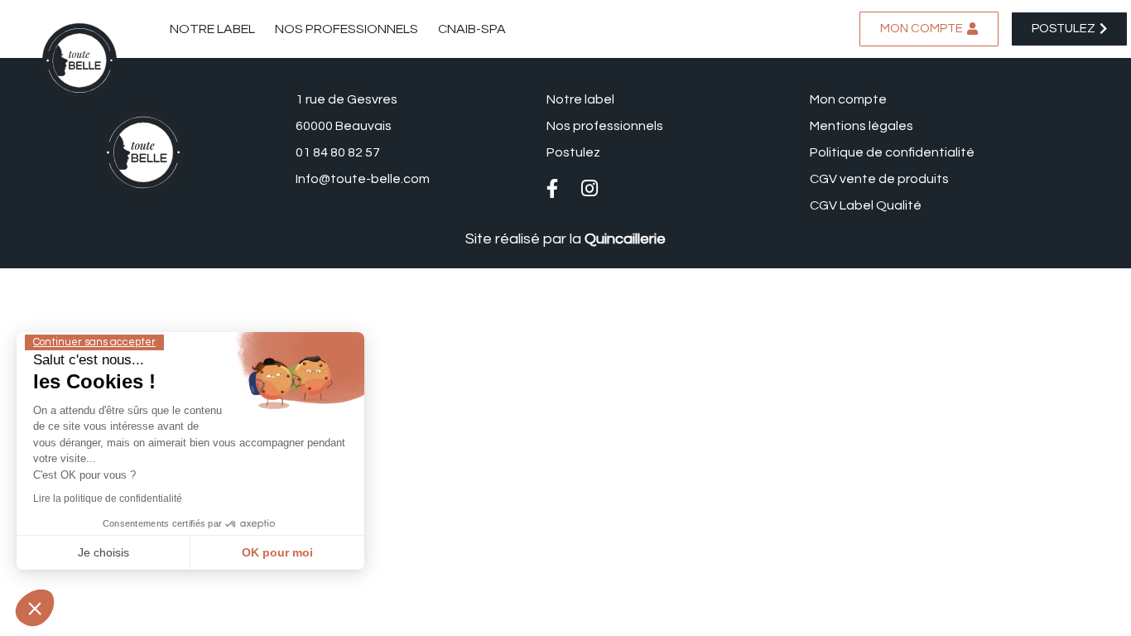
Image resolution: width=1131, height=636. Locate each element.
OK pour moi (277, 552)
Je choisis (103, 552)
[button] (35, 608)
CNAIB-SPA (472, 29)
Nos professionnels (346, 29)
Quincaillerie (625, 239)
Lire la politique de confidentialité (107, 498)
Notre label (212, 29)
